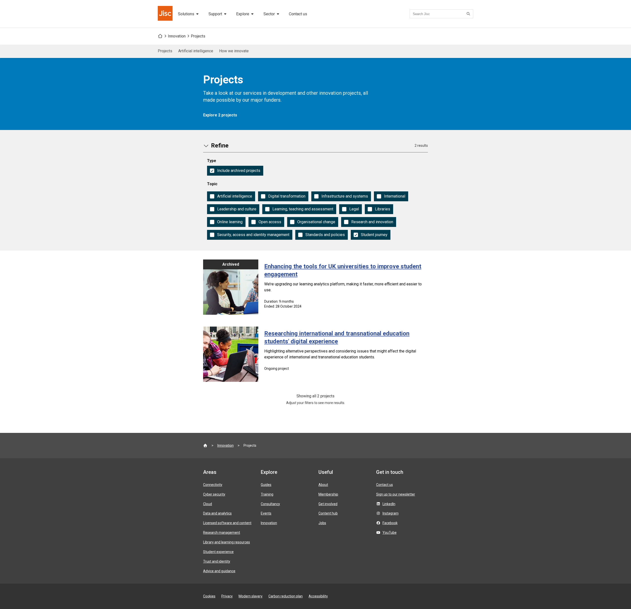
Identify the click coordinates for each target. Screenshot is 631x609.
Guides (266, 485)
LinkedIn (389, 504)
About (323, 485)
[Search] (469, 14)
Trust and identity (216, 561)
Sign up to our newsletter (395, 494)
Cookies (209, 596)
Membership (328, 494)
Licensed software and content (227, 523)
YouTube (390, 533)
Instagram (391, 513)
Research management (221, 533)
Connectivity (212, 485)
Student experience (218, 552)
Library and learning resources (226, 542)
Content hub (328, 513)
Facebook (390, 523)
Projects (198, 36)
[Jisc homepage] (166, 14)
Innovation (177, 36)
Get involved (327, 504)
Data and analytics (217, 513)
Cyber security (214, 494)
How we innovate (234, 51)
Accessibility (318, 596)
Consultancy (270, 504)
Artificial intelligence (195, 51)
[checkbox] (235, 171)
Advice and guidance (219, 571)
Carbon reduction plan (285, 596)
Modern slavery (251, 596)
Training (267, 494)
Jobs (322, 523)
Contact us (298, 14)
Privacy (227, 596)
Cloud (207, 504)
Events (266, 513)
